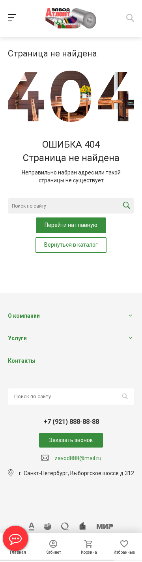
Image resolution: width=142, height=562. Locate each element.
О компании (24, 316)
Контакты (22, 361)
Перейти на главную (71, 225)
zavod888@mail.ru (77, 458)
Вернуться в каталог (71, 245)
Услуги (17, 338)
